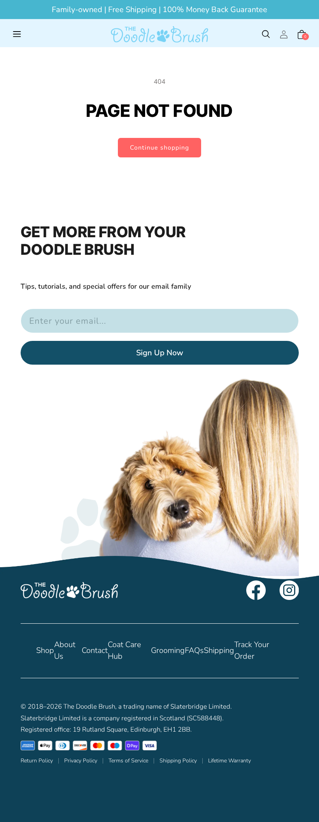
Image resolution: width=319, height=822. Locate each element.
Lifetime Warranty (229, 761)
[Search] (266, 34)
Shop (45, 650)
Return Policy (37, 761)
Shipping (219, 650)
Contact (95, 650)
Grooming (168, 650)
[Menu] (17, 34)
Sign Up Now (159, 352)
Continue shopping (159, 147)
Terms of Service (128, 761)
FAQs (194, 650)
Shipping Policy (178, 761)
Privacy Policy (80, 761)
